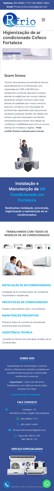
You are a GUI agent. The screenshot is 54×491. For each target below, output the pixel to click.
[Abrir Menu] (43, 19)
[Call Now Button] (7, 485)
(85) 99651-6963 (29, 424)
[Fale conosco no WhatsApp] (46, 483)
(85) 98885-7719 (29, 418)
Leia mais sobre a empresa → (27, 394)
